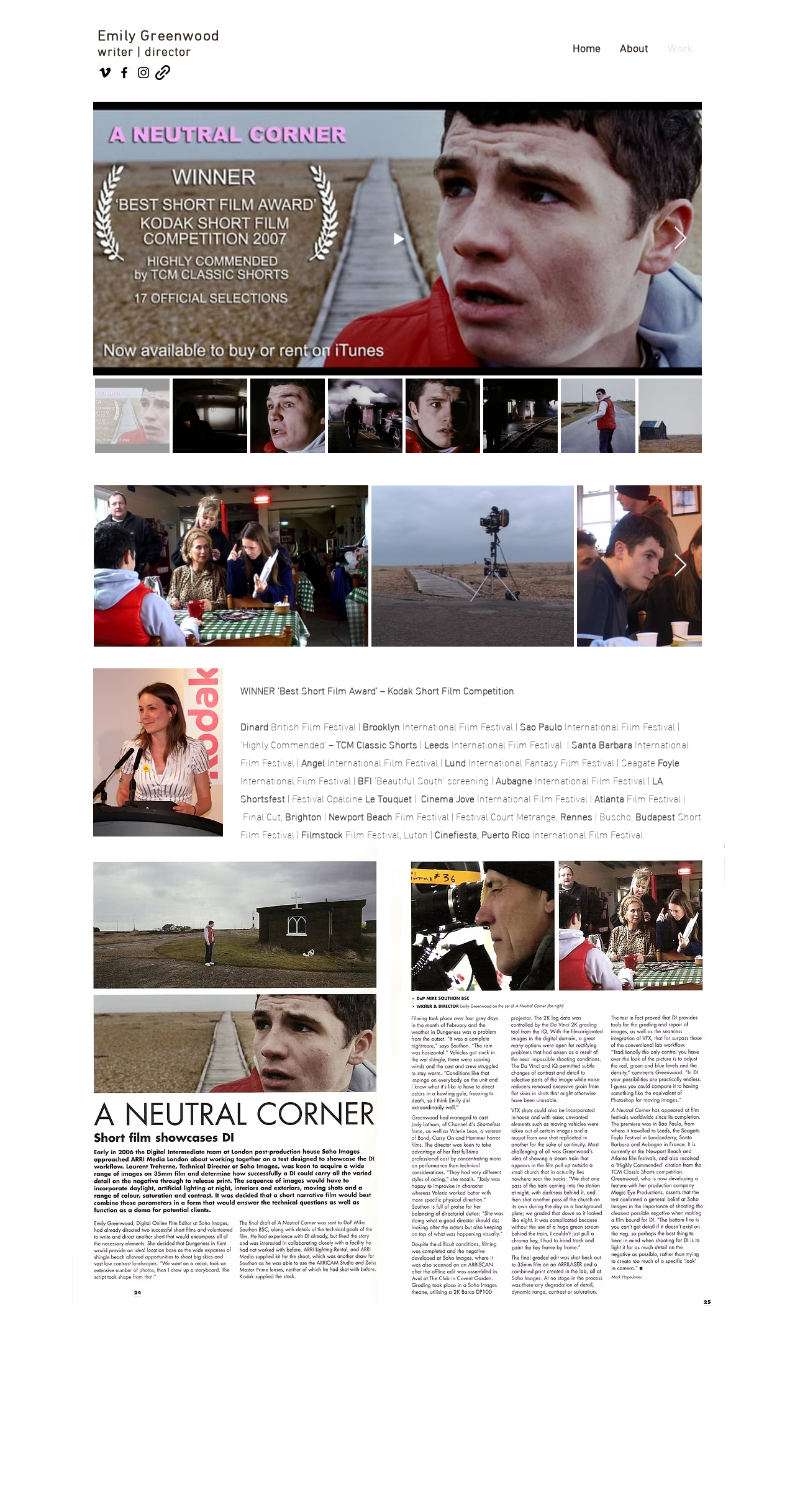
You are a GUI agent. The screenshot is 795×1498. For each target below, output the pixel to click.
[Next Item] (680, 238)
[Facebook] (124, 72)
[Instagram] (143, 72)
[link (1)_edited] (162, 72)
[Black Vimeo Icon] (105, 72)
